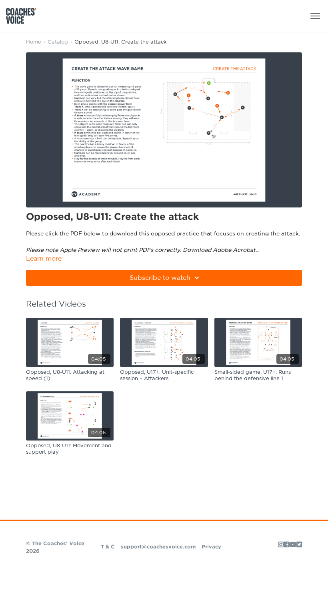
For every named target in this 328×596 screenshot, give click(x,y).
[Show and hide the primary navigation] (315, 16)
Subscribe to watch (160, 278)
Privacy (211, 547)
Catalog (58, 42)
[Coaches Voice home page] (24, 16)
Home (33, 42)
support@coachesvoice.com (158, 547)
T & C (108, 547)
